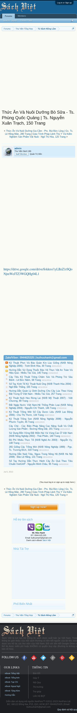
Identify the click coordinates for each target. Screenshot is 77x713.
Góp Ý (36, 678)
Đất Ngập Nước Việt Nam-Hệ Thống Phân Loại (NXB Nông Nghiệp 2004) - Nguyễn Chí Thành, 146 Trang (41, 406)
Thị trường (38, 687)
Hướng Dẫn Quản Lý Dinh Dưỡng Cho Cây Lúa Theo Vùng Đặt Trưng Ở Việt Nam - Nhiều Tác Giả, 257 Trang (41, 392)
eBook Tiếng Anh (12, 678)
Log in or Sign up (64, 3)
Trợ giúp (37, 691)
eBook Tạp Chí (11, 682)
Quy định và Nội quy (67, 709)
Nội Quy (37, 682)
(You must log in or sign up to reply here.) (57, 482)
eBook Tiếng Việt (12, 673)
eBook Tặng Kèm (12, 691)
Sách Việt (46, 540)
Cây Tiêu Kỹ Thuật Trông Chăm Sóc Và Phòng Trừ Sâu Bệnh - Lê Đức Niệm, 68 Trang (41, 378)
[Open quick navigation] (73, 28)
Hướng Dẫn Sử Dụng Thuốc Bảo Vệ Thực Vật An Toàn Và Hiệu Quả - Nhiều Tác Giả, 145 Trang (41, 371)
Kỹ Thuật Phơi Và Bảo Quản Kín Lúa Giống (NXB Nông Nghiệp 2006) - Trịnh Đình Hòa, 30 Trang (41, 364)
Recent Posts (26, 20)
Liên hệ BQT (39, 696)
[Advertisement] (38, 71)
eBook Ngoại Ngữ (12, 686)
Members (22, 16)
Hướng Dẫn (10, 695)
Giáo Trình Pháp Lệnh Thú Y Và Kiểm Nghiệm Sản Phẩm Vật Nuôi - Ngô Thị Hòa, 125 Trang (40, 135)
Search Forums (10, 20)
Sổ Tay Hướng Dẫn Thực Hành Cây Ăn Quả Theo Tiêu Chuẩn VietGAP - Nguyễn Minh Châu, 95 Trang (41, 462)
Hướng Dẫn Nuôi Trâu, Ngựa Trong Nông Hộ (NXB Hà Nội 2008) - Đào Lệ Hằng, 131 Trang (41, 455)
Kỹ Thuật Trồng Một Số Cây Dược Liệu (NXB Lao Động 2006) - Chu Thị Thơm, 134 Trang (41, 413)
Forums (8, 16)
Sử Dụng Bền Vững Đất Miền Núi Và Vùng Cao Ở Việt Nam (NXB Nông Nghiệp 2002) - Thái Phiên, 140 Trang (41, 434)
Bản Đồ (36, 673)
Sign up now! (38, 507)
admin (18, 148)
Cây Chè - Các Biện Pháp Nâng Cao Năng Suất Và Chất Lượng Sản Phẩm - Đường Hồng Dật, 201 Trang (41, 427)
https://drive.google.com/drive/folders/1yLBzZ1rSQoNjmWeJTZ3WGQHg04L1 (38, 271)
